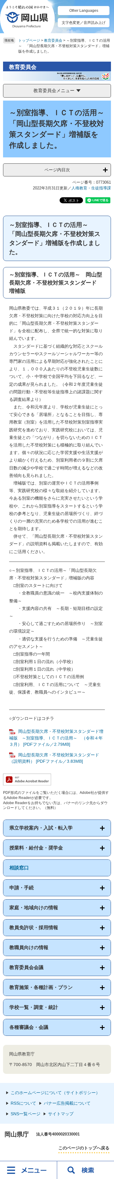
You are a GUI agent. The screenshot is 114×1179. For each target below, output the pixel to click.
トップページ (29, 40)
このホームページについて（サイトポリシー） (55, 1092)
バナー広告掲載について (67, 1103)
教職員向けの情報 (28, 947)
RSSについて (23, 1103)
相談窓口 (19, 867)
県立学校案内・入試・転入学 (41, 827)
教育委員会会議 (26, 967)
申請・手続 (21, 887)
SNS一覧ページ (25, 1113)
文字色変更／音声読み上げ (83, 23)
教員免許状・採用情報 (33, 927)
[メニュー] (28, 1170)
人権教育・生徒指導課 (91, 188)
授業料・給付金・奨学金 (36, 847)
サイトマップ (61, 1113)
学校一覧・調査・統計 (33, 1007)
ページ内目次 (57, 169)
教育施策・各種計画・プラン (41, 987)
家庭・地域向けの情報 (33, 907)
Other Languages (83, 10)
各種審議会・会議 (28, 1027)
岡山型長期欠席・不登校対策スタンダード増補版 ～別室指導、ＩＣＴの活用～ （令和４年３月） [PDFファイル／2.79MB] (56, 737)
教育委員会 (53, 40)
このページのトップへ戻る (83, 1147)
